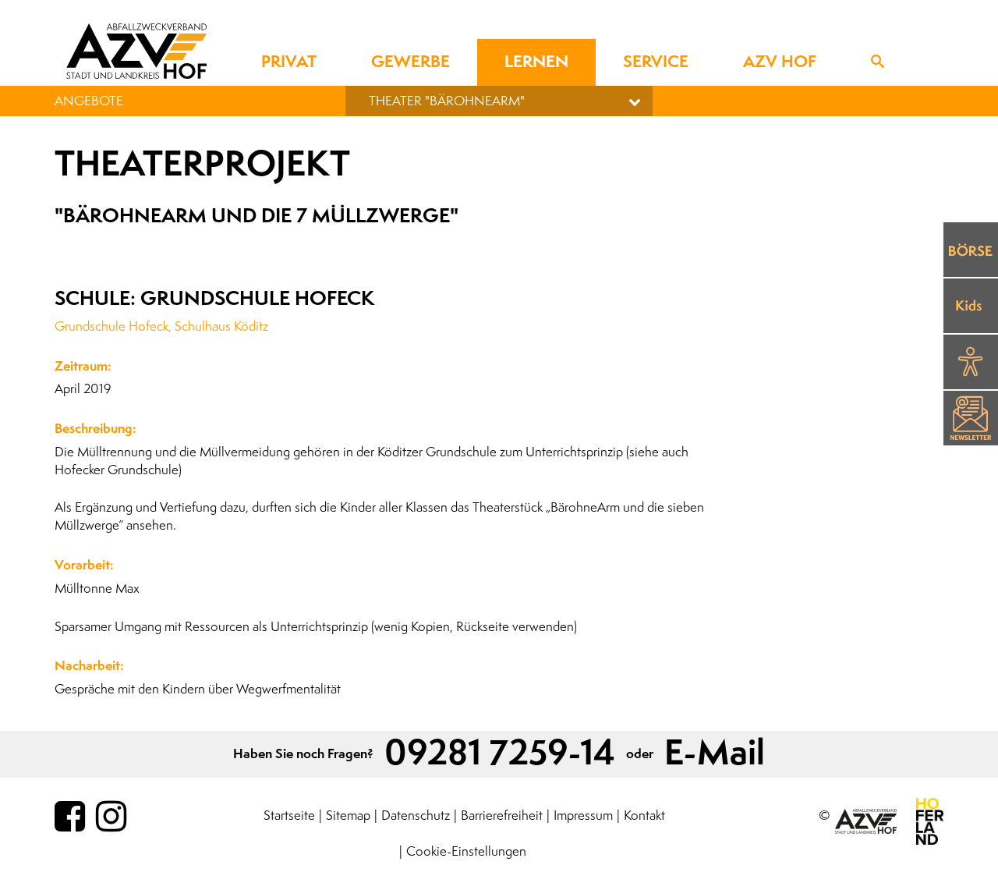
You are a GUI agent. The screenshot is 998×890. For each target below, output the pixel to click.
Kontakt (644, 815)
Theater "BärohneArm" (447, 101)
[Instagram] (111, 817)
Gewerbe (410, 62)
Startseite (289, 815)
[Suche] (877, 62)
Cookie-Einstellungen (466, 851)
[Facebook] (70, 817)
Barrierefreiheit (502, 815)
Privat (289, 62)
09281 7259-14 (499, 754)
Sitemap (348, 815)
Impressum (583, 815)
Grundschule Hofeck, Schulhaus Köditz (161, 326)
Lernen (536, 62)
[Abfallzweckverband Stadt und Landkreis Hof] (136, 51)
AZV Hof (779, 62)
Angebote (89, 101)
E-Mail (714, 754)
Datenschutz (415, 815)
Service (655, 62)
